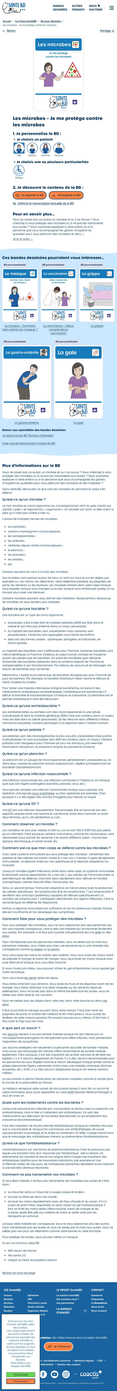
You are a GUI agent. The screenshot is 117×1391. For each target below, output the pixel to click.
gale (98, 932)
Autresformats (78, 7)
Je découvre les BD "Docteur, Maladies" (28, 435)
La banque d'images (64, 1311)
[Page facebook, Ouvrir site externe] (43, 1374)
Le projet (69, 1290)
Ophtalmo (33, 1295)
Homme (59, 155)
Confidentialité (45, 1364)
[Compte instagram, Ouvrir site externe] (66, 1374)
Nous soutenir (99, 1310)
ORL (30, 1299)
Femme (45, 155)
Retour (11, 31)
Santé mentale (36, 1306)
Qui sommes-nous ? (68, 1299)
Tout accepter (21, 1374)
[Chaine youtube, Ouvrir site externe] (54, 1374)
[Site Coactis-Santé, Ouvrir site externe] (91, 1374)
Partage (106, 31)
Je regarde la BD (32, 195)
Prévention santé (37, 1303)
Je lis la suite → (23, 239)
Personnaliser (20, 1381)
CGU (100, 1360)
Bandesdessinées (60, 7)
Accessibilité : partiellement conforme (49, 1360)
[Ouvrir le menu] (112, 8)
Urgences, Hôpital (38, 1310)
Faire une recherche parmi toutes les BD (28, 443)
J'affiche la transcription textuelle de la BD (45, 203)
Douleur (8, 1310)
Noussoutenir (95, 7)
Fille (19, 155)
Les (12, 1290)
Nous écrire (97, 1306)
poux (5, 936)
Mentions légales (84, 1360)
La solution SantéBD (68, 1295)
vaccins (12, 1034)
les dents (30, 978)
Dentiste (8, 1299)
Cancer (8, 1295)
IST (10, 810)
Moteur (19, 177)
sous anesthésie (43, 793)
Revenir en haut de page (18, 1273)
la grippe (37, 949)
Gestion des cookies (68, 1364)
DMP (71, 1092)
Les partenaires (65, 1303)
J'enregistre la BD (69, 195)
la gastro (53, 949)
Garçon (32, 155)
